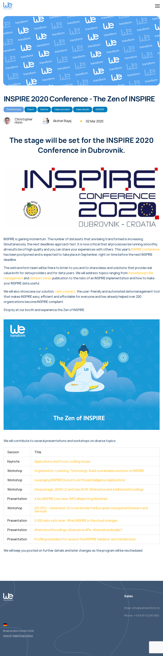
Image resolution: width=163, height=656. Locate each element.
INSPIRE (100, 109)
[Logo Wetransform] (7, 6)
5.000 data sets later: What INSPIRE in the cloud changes (75, 520)
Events (44, 109)
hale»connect (62, 109)
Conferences (14, 109)
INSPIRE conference (145, 249)
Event (30, 109)
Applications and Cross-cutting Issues (62, 461)
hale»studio (82, 109)
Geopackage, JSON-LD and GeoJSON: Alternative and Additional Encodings (89, 489)
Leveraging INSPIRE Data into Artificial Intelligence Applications (79, 480)
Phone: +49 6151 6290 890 (141, 615)
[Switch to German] (5, 624)
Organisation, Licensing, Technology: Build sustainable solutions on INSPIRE (89, 471)
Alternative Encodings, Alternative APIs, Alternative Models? (78, 530)
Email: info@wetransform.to (142, 608)
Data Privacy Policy (23, 635)
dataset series (41, 278)
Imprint (7, 635)
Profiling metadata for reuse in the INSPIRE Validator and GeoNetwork (85, 539)
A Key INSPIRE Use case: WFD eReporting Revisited (70, 499)
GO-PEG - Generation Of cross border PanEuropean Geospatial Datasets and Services (91, 509)
